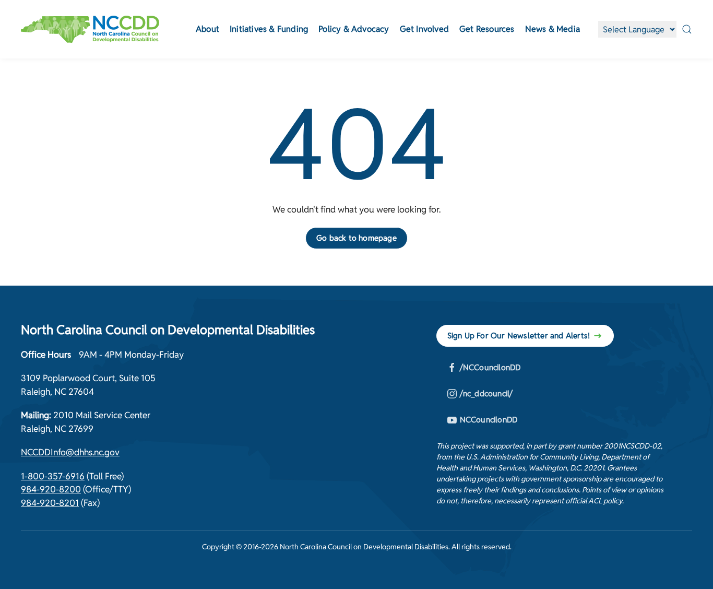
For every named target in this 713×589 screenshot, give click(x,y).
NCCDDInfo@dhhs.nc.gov (70, 452)
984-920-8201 (50, 503)
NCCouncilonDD (489, 420)
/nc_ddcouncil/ (486, 393)
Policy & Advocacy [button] (353, 28)
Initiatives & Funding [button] (269, 28)
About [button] (207, 28)
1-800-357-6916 (53, 476)
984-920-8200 (51, 489)
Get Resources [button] (487, 28)
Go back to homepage (356, 238)
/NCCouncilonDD (490, 367)
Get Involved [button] (424, 28)
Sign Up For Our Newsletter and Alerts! (518, 335)
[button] (687, 29)
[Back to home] (90, 29)
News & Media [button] (552, 28)
